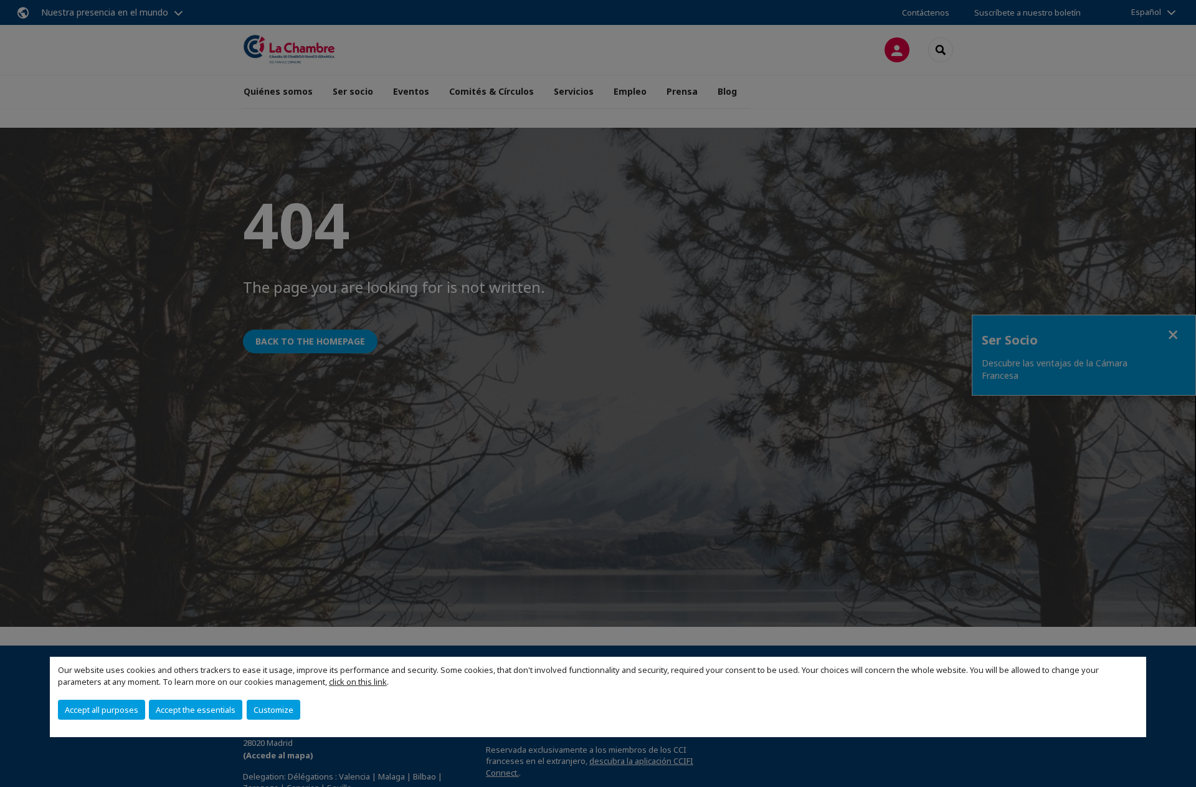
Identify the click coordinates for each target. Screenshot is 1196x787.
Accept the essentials (195, 709)
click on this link (358, 681)
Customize (273, 709)
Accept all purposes (101, 709)
